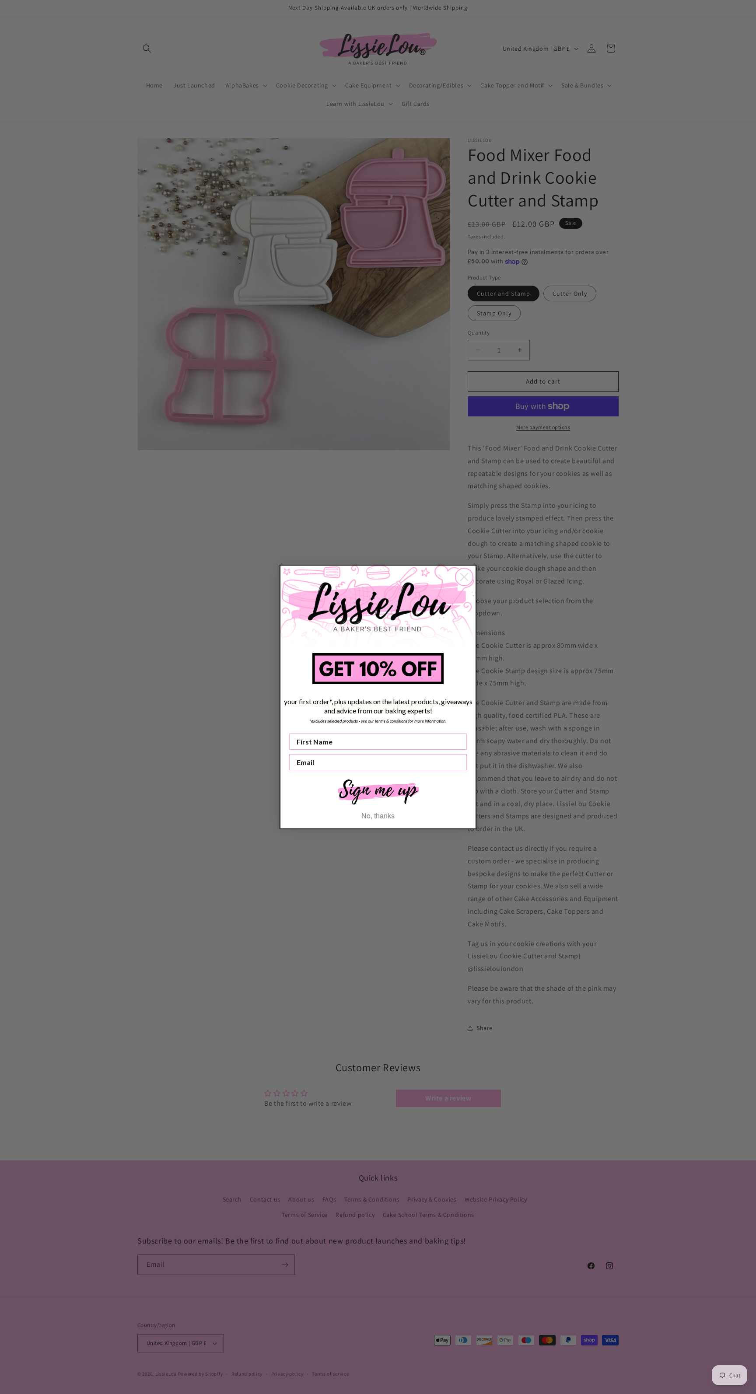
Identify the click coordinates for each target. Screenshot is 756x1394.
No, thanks (378, 816)
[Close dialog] (464, 577)
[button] (378, 791)
